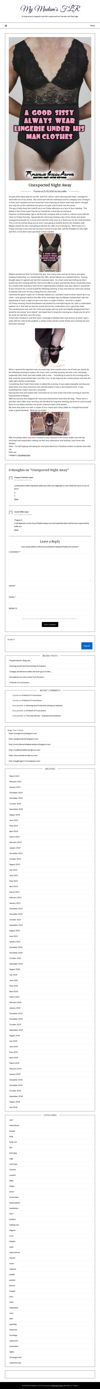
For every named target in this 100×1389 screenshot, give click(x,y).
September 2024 (16, 809)
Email (12, 597)
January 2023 (14, 903)
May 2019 (13, 1052)
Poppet (12, 1291)
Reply (16, 499)
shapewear (13, 1308)
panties (12, 1280)
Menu (92, 25)
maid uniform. (14, 1252)
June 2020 (13, 980)
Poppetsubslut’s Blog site (19, 660)
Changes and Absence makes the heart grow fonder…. (30, 671)
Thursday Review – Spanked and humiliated (43, 716)
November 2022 (16, 914)
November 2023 (16, 853)
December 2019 (15, 1013)
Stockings (13, 1335)
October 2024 (15, 804)
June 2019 (13, 1046)
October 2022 (15, 919)
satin (11, 1302)
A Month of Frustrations (19, 682)
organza (12, 1269)
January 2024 (14, 848)
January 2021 (14, 942)
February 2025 (15, 781)
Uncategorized (24, 455)
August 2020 (14, 969)
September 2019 (16, 1030)
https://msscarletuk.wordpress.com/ (23, 755)
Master (12, 1258)
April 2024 (13, 831)
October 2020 (15, 958)
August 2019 (14, 1035)
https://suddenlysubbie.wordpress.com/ (24, 750)
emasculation (14, 1203)
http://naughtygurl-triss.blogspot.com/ (24, 761)
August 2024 (14, 815)
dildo (11, 1180)
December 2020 (15, 947)
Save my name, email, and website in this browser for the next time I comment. (50, 619)
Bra (10, 1147)
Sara (11, 1296)
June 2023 (13, 875)
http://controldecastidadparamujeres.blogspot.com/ (30, 744)
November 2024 (16, 798)
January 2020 (14, 1008)
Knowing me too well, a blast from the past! (26, 677)
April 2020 (13, 991)
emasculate (14, 1197)
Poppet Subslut (21, 477)
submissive (13, 1341)
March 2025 (14, 776)
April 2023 (13, 886)
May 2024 (13, 826)
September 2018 (16, 1096)
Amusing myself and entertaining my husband (27, 666)
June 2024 (13, 820)
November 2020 (16, 953)
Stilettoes (13, 1330)
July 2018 (13, 1107)
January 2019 (14, 1074)
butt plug (13, 1153)
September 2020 (16, 964)
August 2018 (14, 1102)
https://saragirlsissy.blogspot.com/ (23, 733)
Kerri (11, 1214)
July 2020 (13, 975)
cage (11, 1158)
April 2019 (13, 1057)
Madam (12, 1241)
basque (12, 1131)
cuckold (12, 1175)
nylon (11, 1263)
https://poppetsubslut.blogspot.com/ (23, 739)
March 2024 (14, 837)
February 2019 (15, 1069)
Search (11, 639)
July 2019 (13, 1041)
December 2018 (15, 1080)
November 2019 (16, 1019)
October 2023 (15, 859)
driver (11, 1192)
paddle (12, 1274)
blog (11, 1136)
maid (11, 1247)
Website (13, 608)
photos (12, 1285)
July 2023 (13, 870)
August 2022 (14, 930)
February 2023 (15, 897)
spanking (13, 1324)
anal (11, 1120)
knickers (12, 1219)
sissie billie (19, 512)
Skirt (11, 1318)
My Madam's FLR (50, 9)
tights (11, 1352)
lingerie (12, 1230)
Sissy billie (62, 191)
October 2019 (15, 1024)
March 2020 (14, 997)
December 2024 (15, 792)
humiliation (13, 1208)
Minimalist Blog (57, 1385)
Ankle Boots (14, 1125)
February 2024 (15, 842)
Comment (15, 552)
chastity (12, 1169)
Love (11, 1236)
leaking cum (14, 1225)
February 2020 (15, 1002)
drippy (12, 1186)
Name (12, 586)
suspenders (14, 1346)
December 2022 (15, 908)
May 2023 (13, 881)
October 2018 (15, 1091)
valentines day (15, 1363)
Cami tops (13, 1164)
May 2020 (13, 986)
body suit (13, 1142)
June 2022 (13, 936)
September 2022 (16, 925)
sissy (11, 1313)
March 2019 (14, 1063)
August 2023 (14, 864)
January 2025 (14, 787)
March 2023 (14, 892)
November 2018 (16, 1085)
